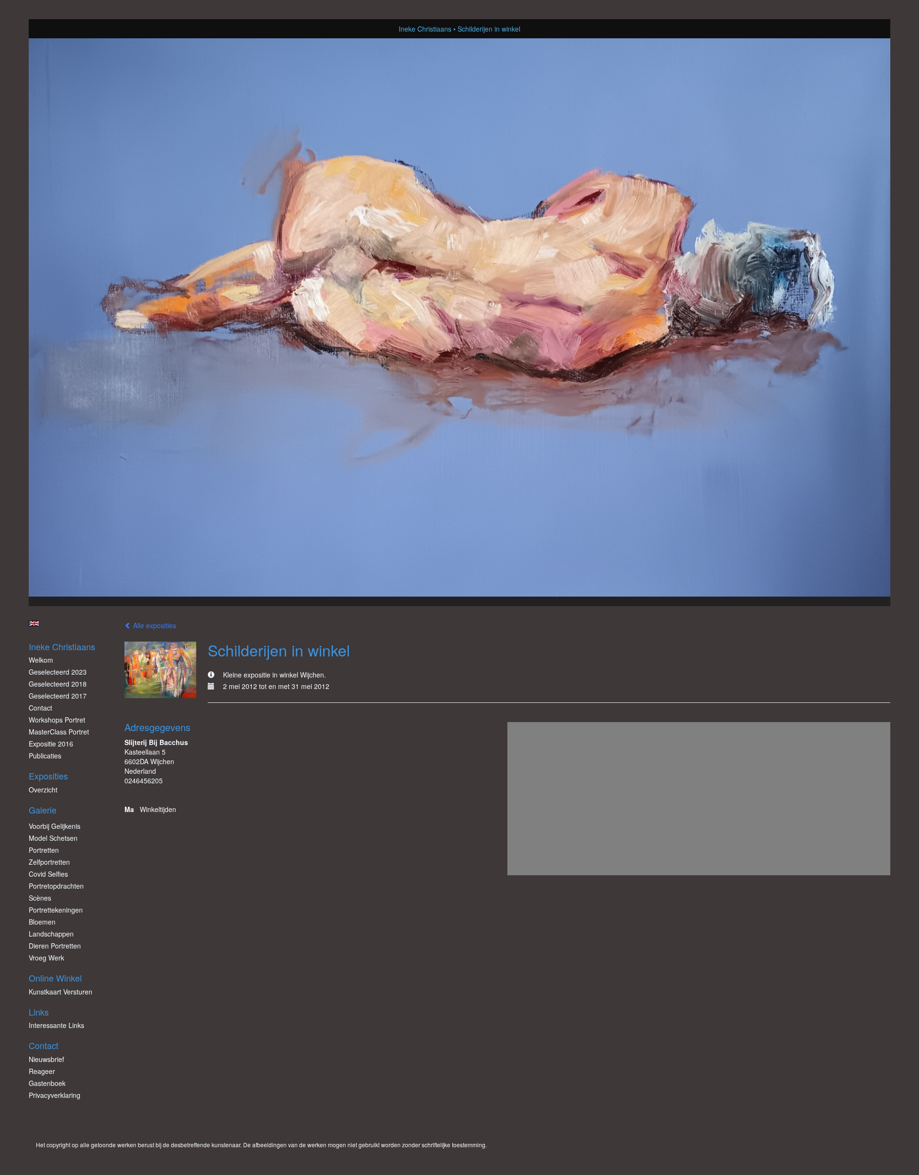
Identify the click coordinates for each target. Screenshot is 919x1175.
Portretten (44, 850)
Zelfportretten (49, 862)
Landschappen (51, 933)
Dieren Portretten (55, 945)
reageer (42, 1071)
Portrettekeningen (56, 910)
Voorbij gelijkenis (54, 826)
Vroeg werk (46, 957)
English (34, 623)
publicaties (45, 755)
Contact (40, 707)
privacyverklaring (54, 1095)
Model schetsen (53, 838)
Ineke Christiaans (425, 29)
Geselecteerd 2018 (58, 684)
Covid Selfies (48, 874)
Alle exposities (153, 625)
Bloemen (42, 921)
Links (39, 1012)
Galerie (42, 810)
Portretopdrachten (56, 886)
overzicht (43, 789)
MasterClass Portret (59, 731)
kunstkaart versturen (60, 991)
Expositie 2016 (51, 743)
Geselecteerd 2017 (58, 695)
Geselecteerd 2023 (58, 672)
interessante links (56, 1025)
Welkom (41, 660)
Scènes (40, 898)
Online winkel (55, 978)
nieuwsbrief (46, 1059)
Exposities (48, 776)
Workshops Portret (57, 719)
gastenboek (47, 1083)
